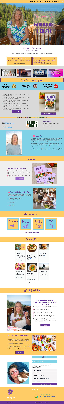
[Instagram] (11, 397)
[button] (20, 252)
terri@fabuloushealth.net (38, 390)
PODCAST (49, 1)
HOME (31, 1)
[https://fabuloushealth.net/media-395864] (13, 224)
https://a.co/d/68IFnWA (8, 127)
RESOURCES (43, 1)
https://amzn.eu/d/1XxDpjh (7, 126)
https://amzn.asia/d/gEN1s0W (9, 123)
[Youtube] (14, 397)
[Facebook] (8, 397)
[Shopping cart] (62, 1)
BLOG (38, 1)
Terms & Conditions (10, 402)
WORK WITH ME (55, 1)
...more (31, 258)
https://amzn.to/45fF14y (7, 122)
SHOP (35, 1)
